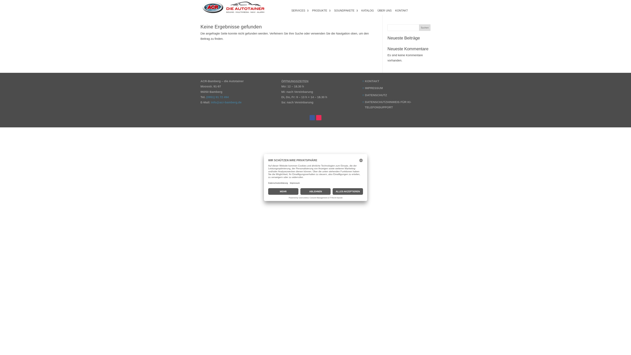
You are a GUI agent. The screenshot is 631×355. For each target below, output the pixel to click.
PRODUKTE (319, 11)
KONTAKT (401, 11)
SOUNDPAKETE (344, 11)
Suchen (425, 27)
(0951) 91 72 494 (218, 97)
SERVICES (298, 11)
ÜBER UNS (384, 11)
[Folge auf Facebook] (312, 117)
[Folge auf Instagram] (318, 117)
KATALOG (367, 11)
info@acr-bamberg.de (226, 102)
